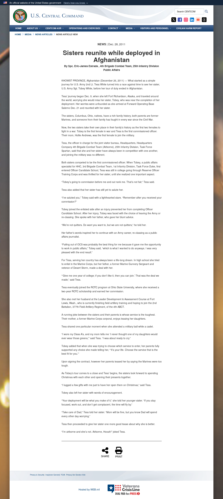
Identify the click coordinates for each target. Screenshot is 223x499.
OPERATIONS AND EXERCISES (84, 28)
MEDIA (129, 28)
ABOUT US (32, 28)
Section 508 (80, 475)
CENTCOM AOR (53, 28)
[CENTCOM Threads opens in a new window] (204, 19)
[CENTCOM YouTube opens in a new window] (198, 19)
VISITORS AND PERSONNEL (154, 28)
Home (18, 28)
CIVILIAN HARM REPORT (188, 28)
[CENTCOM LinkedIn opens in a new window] (192, 19)
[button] (76, 3)
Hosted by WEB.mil (89, 489)
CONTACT (113, 28)
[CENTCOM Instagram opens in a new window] (186, 19)
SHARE (105, 456)
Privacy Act (70, 475)
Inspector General (52, 475)
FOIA (63, 475)
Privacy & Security (37, 475)
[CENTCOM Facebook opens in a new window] (180, 19)
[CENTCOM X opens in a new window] (173, 19)
